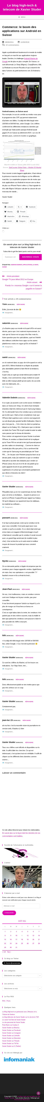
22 (5, 943)
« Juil (4, 952)
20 (33, 939)
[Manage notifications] (38, 1093)
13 (33, 935)
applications (27, 264)
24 (16, 943)
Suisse (4, 267)
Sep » (9, 952)
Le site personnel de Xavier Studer (13, 1022)
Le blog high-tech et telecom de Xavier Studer (22, 1097)
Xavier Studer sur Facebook (11, 1030)
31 (16, 947)
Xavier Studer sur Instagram (11, 1033)
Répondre (21, 304)
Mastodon (26, 1099)
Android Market (16, 264)
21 (39, 939)
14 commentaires (12, 45)
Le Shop (35, 264)
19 (27, 939)
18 (22, 939)
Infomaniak (18, 1099)
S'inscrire (9, 913)
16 (11, 939)
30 (11, 947)
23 (11, 943)
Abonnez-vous (30, 257)
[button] (17, 99)
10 (16, 935)
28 (39, 943)
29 (5, 947)
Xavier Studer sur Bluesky (10, 1027)
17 (16, 939)
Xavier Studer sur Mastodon (11, 1038)
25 (22, 943)
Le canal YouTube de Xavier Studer (13, 1020)
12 (27, 935)
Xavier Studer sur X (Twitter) (11, 1046)
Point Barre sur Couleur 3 (10, 1025)
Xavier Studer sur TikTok (10, 1043)
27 (33, 943)
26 (27, 943)
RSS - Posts (6, 1001)
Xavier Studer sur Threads (10, 1041)
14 (39, 935)
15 (5, 939)
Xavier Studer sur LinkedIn (11, 1035)
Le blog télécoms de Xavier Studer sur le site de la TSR (20, 1017)
